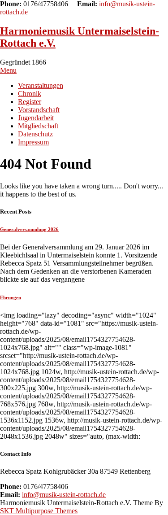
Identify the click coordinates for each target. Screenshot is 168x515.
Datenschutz (35, 134)
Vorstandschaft (39, 109)
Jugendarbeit (36, 118)
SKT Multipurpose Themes (39, 511)
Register (29, 101)
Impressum (33, 142)
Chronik (29, 93)
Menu (8, 70)
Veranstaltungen (40, 85)
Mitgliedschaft (38, 126)
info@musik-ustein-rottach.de (64, 494)
